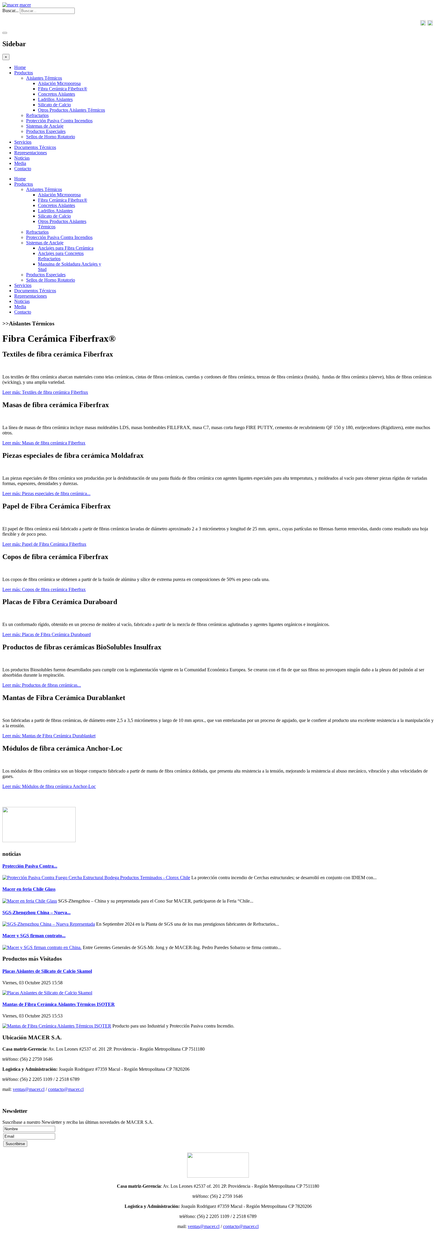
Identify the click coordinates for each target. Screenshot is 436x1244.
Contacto (22, 168)
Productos (23, 72)
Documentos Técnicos (35, 147)
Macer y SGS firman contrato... (34, 935)
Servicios (22, 142)
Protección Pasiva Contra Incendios (59, 120)
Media (20, 163)
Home (20, 67)
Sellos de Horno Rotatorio (50, 136)
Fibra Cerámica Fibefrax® (62, 88)
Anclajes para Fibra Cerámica (65, 248)
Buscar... (10, 10)
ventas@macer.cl (28, 1089)
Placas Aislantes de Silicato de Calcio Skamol (47, 971)
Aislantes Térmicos (44, 78)
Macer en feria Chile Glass (28, 889)
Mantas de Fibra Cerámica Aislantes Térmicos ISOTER (58, 1004)
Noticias (22, 157)
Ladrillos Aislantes (55, 99)
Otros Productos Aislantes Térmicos (71, 110)
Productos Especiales (46, 131)
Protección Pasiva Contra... (29, 866)
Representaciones (30, 152)
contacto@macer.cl (66, 1089)
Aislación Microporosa (59, 83)
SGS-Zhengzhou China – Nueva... (36, 912)
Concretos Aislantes (56, 94)
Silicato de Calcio (54, 104)
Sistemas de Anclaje (44, 126)
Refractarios (37, 115)
